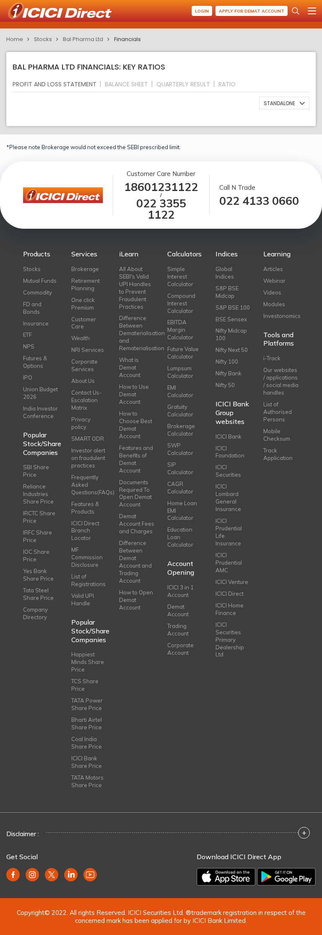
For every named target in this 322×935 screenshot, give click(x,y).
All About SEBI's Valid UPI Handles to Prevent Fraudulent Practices (135, 288)
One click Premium (83, 304)
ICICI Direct (230, 593)
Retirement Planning (85, 284)
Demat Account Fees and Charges (136, 524)
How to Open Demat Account (136, 600)
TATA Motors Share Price (87, 781)
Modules (274, 304)
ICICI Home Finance (230, 609)
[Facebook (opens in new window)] (13, 874)
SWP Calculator (180, 449)
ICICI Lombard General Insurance (228, 497)
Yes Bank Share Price (38, 575)
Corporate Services (84, 365)
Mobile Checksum (276, 435)
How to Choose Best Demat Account (135, 424)
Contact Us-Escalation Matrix (86, 400)
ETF (27, 334)
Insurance (36, 323)
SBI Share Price (36, 471)
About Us (83, 380)
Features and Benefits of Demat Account (136, 459)
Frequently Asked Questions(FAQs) (89, 485)
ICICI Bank (229, 436)
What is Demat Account (129, 367)
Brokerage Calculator (181, 430)
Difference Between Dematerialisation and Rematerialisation (137, 333)
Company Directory (35, 613)
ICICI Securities (228, 471)
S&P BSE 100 (233, 307)
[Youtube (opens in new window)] (90, 874)
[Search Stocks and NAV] (295, 11)
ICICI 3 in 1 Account (180, 591)
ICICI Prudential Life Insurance (229, 532)
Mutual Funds (40, 280)
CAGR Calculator (180, 487)
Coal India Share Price (86, 743)
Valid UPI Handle (82, 599)
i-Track (271, 358)
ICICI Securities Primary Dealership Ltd (230, 639)
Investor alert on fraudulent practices (88, 458)
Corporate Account (180, 649)
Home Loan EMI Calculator (182, 511)
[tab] (58, 84)
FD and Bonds (32, 308)
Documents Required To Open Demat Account (135, 493)
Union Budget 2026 (40, 393)
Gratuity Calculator (180, 410)
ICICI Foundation (230, 452)
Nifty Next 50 (232, 349)
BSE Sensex (231, 319)
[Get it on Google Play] (286, 877)
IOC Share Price (36, 555)
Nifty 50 (225, 385)
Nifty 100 (227, 361)
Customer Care (83, 323)
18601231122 (161, 187)
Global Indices (225, 273)
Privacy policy (81, 423)
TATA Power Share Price (87, 704)
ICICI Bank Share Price (86, 762)
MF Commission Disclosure (87, 557)
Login (202, 11)
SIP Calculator (180, 468)
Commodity (37, 292)
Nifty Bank (229, 373)
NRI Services (87, 349)
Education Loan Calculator (180, 537)
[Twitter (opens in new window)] (51, 874)
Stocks (43, 39)
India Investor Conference (40, 412)
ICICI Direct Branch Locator (85, 531)
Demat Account (178, 610)
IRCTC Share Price (39, 517)
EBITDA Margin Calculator (180, 330)
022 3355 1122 (161, 209)
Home (14, 39)
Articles (273, 269)
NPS (28, 346)
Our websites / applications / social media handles (281, 381)
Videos (272, 292)
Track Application (278, 454)
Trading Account (178, 629)
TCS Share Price (85, 685)
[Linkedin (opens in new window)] (71, 874)
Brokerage (85, 269)
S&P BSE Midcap (227, 292)
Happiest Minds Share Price (87, 662)
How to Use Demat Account (134, 394)
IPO (27, 377)
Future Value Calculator (183, 353)
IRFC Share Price (37, 536)
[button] (284, 103)
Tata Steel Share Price (38, 594)
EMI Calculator (180, 391)
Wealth (80, 338)
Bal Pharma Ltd (83, 39)
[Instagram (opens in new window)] (32, 874)
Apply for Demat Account (251, 11)
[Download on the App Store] (226, 877)
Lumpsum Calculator (180, 372)
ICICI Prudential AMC (229, 562)
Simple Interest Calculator (180, 276)
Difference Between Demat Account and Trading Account (135, 562)
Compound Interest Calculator (181, 303)
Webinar (274, 280)
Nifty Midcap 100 (231, 334)
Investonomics (281, 316)
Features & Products (85, 508)
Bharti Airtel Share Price (86, 723)
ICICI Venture (232, 582)
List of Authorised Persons (277, 412)
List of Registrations (88, 580)
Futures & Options (35, 362)
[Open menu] (312, 11)
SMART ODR (87, 438)
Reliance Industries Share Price (38, 494)
